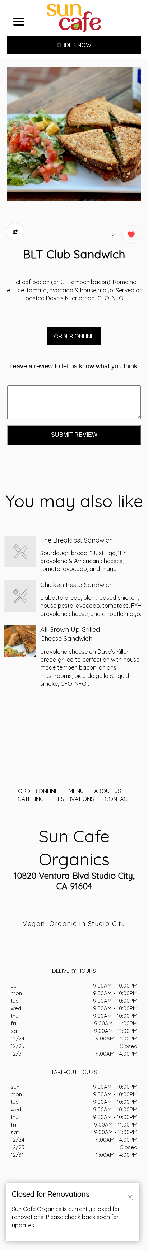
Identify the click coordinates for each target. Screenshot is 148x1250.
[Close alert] (130, 1196)
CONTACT (118, 798)
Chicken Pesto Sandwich (76, 585)
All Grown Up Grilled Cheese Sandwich (70, 634)
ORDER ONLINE (74, 336)
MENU (76, 791)
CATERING (31, 798)
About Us (107, 791)
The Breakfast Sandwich (76, 540)
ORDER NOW (74, 45)
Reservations (74, 798)
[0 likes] (129, 234)
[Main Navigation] (18, 22)
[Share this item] (15, 231)
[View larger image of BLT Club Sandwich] (74, 134)
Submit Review (74, 435)
